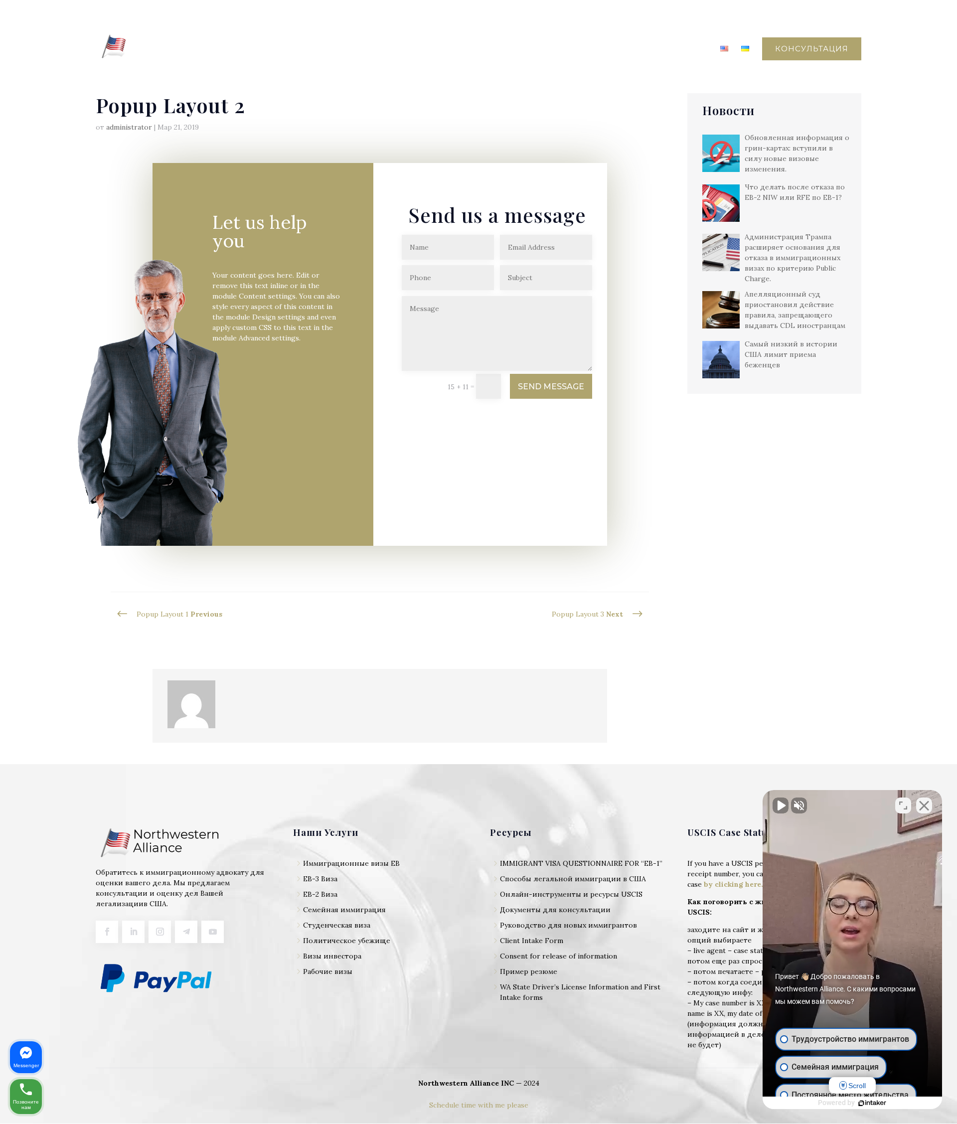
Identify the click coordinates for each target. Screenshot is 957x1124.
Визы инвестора (332, 956)
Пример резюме (528, 971)
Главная (361, 49)
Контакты (685, 49)
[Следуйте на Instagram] (160, 932)
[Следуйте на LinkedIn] (133, 932)
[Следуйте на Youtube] (212, 932)
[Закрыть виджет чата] (924, 805)
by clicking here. (733, 884)
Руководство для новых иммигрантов (568, 925)
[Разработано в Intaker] (872, 1103)
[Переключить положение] (903, 805)
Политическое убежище (346, 940)
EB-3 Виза (320, 878)
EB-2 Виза (320, 894)
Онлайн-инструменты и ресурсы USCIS (571, 894)
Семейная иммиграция (344, 909)
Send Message (551, 386)
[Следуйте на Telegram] (186, 932)
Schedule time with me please (478, 1105)
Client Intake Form (531, 940)
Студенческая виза (336, 925)
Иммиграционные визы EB (351, 863)
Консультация (811, 48)
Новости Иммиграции (602, 49)
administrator (129, 127)
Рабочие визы (327, 971)
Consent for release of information (558, 956)
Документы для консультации (555, 909)
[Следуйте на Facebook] (107, 932)
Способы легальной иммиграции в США (573, 878)
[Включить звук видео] (781, 805)
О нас (404, 49)
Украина (511, 49)
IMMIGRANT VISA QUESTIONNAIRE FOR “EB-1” (581, 863)
